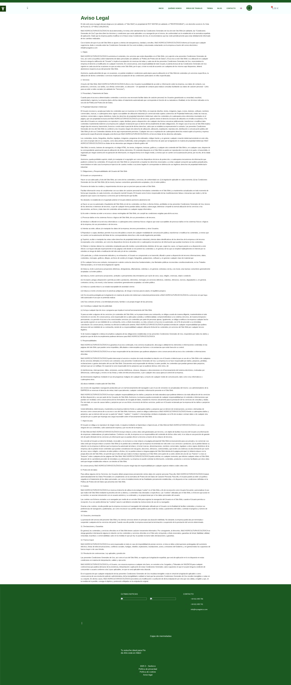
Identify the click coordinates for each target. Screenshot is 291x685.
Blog (219, 8)
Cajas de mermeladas (161, 636)
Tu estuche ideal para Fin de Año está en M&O (133, 651)
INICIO (161, 8)
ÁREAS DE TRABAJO (194, 8)
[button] (3, 9)
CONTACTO (231, 8)
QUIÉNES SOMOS (175, 8)
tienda (210, 8)
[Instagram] (249, 8)
